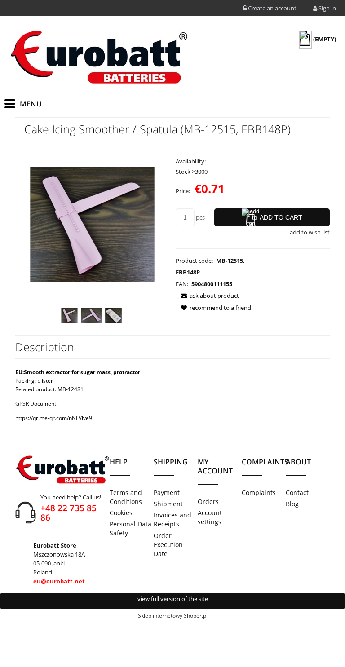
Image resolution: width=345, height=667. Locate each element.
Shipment (168, 503)
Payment (167, 492)
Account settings (210, 517)
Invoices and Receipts (172, 519)
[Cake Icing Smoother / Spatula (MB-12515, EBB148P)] (69, 315)
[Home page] (99, 57)
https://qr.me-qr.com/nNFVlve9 (53, 418)
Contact (297, 492)
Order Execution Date (168, 544)
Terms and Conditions (126, 497)
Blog (292, 503)
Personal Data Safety (130, 528)
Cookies (121, 512)
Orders (208, 501)
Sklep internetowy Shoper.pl (173, 615)
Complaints (259, 492)
